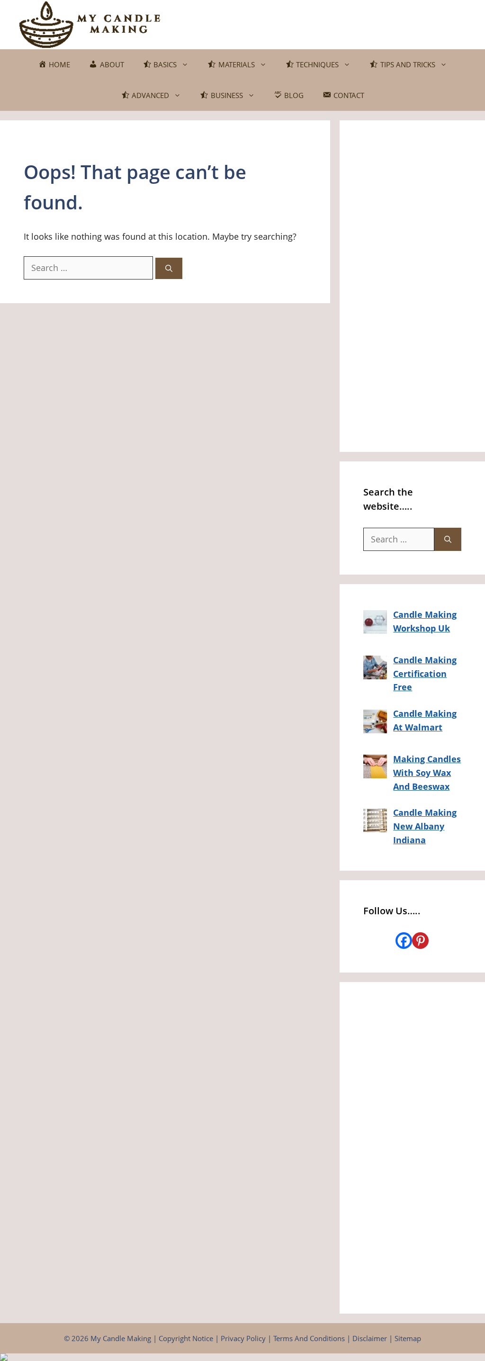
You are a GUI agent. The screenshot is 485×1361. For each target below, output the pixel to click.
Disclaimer (369, 1338)
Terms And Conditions (309, 1338)
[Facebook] (403, 940)
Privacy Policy (243, 1338)
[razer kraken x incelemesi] (242, 1357)
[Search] (168, 268)
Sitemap (408, 1338)
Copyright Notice (186, 1338)
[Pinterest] (420, 940)
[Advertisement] (412, 286)
